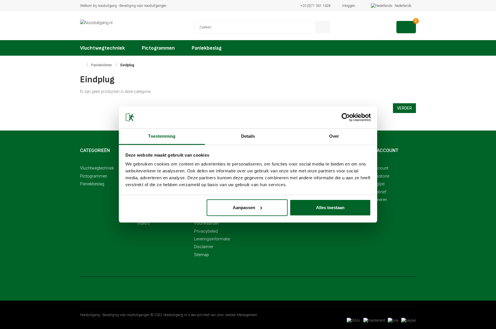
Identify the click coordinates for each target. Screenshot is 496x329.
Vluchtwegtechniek (97, 168)
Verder (404, 108)
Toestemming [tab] (161, 136)
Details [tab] (248, 136)
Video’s (143, 223)
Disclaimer (203, 246)
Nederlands (403, 6)
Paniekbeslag (92, 184)
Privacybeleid (206, 231)
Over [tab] (334, 136)
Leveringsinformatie (212, 239)
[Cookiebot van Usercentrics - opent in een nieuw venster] (346, 117)
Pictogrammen (93, 176)
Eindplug (127, 65)
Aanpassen (244, 207)
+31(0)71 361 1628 (316, 6)
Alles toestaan (330, 207)
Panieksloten (101, 65)
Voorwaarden (206, 223)
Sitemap (201, 254)
